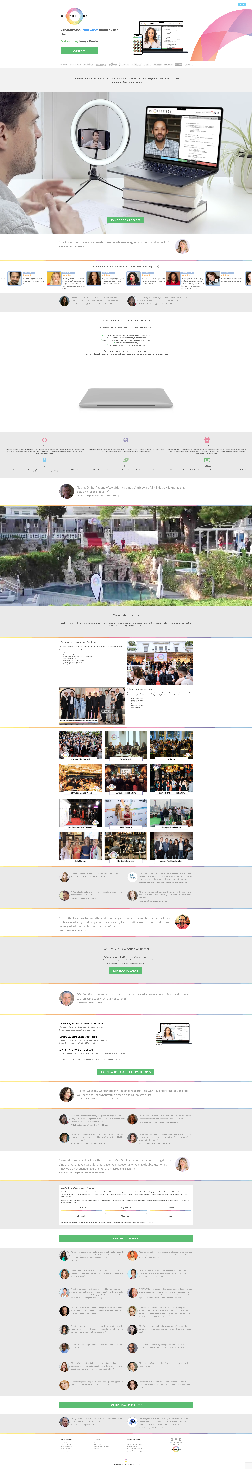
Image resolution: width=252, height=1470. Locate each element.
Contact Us (97, 1448)
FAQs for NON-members (135, 1448)
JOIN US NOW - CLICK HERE (126, 1405)
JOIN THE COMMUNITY (126, 1238)
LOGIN (242, 4)
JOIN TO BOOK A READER (126, 220)
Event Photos (65, 1452)
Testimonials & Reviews (101, 1446)
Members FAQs (132, 1446)
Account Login (131, 1442)
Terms (96, 1442)
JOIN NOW (79, 50)
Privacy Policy (98, 1444)
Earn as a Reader (66, 1444)
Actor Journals (65, 1448)
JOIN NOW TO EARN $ (126, 970)
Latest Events (65, 1450)
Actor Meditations (66, 1446)
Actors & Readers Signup (135, 1444)
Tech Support (131, 1450)
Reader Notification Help (135, 1452)
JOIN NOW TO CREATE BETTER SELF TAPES (126, 1071)
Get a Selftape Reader (67, 1442)
